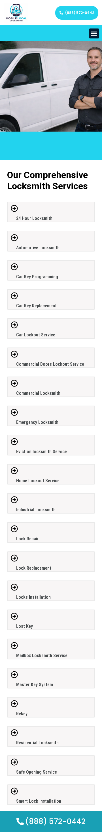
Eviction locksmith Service (41, 451)
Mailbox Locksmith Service (41, 655)
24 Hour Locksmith (34, 218)
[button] (94, 33)
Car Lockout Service (35, 335)
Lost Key (24, 626)
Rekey (21, 713)
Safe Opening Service (36, 772)
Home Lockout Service (38, 480)
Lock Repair (27, 538)
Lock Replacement (33, 568)
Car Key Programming (37, 276)
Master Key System (34, 684)
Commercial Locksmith (38, 393)
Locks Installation (33, 597)
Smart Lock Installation (38, 801)
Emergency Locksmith (37, 422)
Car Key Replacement (36, 305)
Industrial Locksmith (36, 509)
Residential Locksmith (37, 742)
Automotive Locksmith (38, 247)
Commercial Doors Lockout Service (50, 364)
